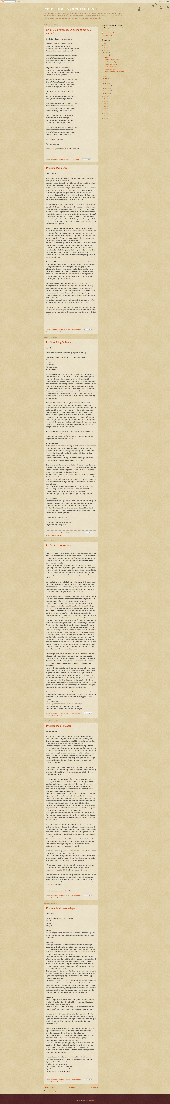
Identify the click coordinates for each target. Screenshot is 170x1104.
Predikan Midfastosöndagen (61, 908)
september (108, 86)
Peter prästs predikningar (70, 8)
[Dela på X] (86, 159)
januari (107, 52)
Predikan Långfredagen (58, 342)
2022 (105, 108)
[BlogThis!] (85, 159)
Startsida (72, 1087)
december (107, 93)
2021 (105, 106)
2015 (105, 48)
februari (107, 55)
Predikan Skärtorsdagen (58, 545)
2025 (105, 116)
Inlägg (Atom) (56, 1091)
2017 (105, 96)
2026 (105, 118)
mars (106, 57)
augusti (107, 83)
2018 (105, 99)
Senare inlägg (49, 1087)
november (107, 90)
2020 (105, 103)
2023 (105, 111)
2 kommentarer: (76, 159)
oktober (107, 88)
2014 (105, 45)
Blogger (93, 1100)
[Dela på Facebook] (88, 159)
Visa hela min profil (107, 35)
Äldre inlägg (94, 1087)
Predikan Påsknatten (57, 167)
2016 (105, 50)
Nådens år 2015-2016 (56, 332)
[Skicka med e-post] (83, 159)
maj (106, 78)
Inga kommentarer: (77, 329)
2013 (105, 43)
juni (106, 81)
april (106, 76)
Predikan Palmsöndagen (58, 725)
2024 (105, 113)
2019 (105, 101)
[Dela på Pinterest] (90, 159)
